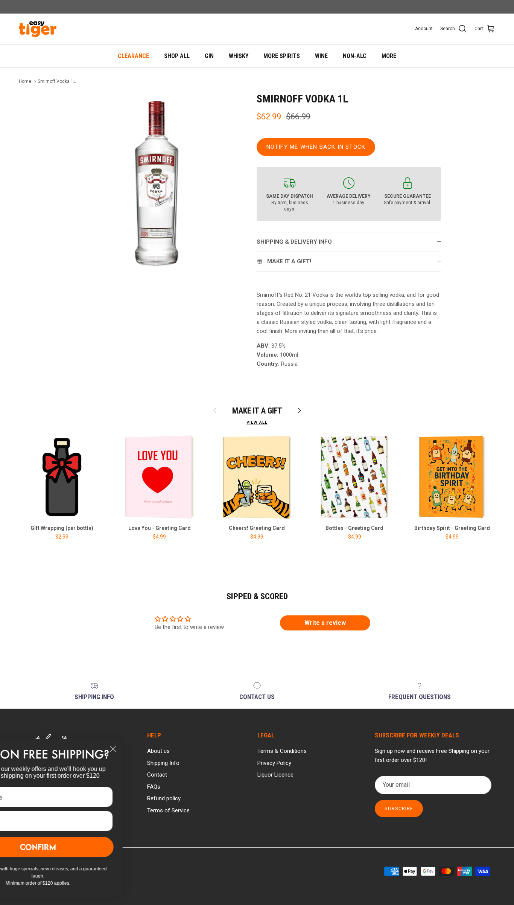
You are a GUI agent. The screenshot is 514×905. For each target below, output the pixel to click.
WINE (321, 56)
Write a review (325, 622)
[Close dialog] (167, 748)
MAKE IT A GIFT (257, 410)
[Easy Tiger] (37, 29)
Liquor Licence (275, 774)
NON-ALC (354, 56)
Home (25, 81)
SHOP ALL (177, 56)
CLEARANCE (133, 56)
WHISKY (238, 56)
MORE (389, 56)
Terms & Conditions (282, 751)
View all (256, 422)
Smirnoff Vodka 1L (57, 81)
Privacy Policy (274, 763)
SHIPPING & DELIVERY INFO (294, 241)
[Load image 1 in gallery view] (156, 183)
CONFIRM (92, 847)
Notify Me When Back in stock (316, 146)
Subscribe (399, 808)
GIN (209, 56)
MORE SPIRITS (281, 56)
